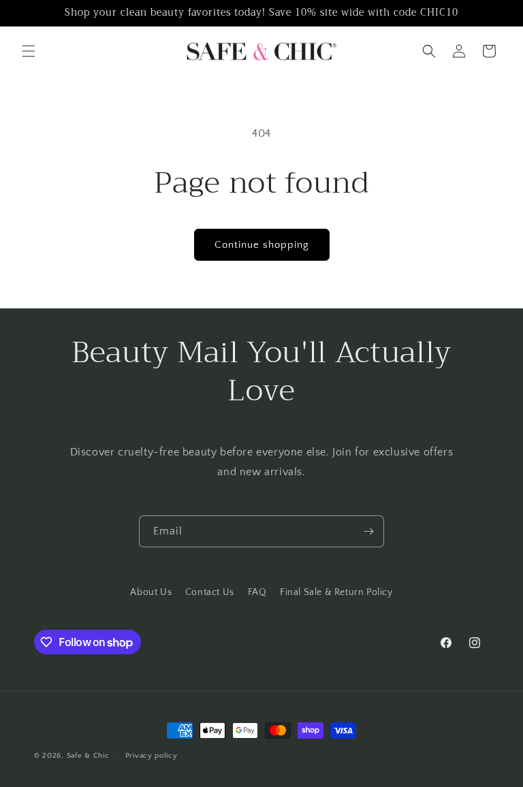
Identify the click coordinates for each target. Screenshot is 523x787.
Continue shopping (262, 245)
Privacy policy (151, 756)
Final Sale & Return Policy (336, 592)
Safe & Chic (88, 756)
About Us (151, 592)
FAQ (257, 592)
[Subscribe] (368, 531)
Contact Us (209, 592)
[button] (29, 51)
